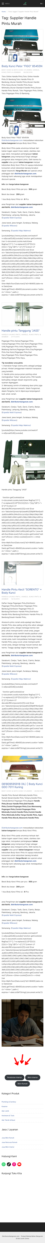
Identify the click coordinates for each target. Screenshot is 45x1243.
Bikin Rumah (23, 1084)
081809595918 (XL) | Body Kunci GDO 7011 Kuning (22, 785)
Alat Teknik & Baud (8, 1120)
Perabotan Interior (14, 1077)
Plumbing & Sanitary (9, 1102)
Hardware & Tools (8, 1115)
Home (4, 11)
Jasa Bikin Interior (8, 1147)
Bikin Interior (33, 1077)
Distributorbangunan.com (12, 140)
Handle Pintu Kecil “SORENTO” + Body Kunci (22, 591)
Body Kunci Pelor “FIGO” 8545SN (22, 66)
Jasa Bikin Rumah (8, 1138)
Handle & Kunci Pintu (11, 334)
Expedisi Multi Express (11, 218)
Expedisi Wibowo (9, 226)
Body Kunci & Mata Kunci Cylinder (17, 70)
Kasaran (4, 1106)
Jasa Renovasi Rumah (9, 1142)
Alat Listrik (5, 1111)
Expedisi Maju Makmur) (21, 230)
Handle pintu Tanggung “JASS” (21, 330)
